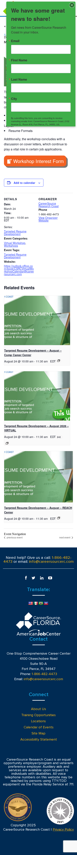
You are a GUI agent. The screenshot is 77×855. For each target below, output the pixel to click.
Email (15, 40)
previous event (14, 537)
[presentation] (37, 320)
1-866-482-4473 (44, 674)
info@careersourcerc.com (51, 562)
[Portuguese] (40, 603)
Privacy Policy (63, 829)
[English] (30, 603)
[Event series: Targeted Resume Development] (58, 360)
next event (65, 537)
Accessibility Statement (38, 739)
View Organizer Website (48, 219)
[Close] (71, 5)
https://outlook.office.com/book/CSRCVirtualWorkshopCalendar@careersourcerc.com (19, 270)
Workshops (11, 246)
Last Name (19, 79)
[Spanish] (35, 603)
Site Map (38, 733)
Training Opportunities (38, 715)
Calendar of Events (39, 727)
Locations (38, 721)
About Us (38, 709)
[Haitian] (46, 603)
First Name (19, 60)
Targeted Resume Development (15, 232)
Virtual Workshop (14, 243)
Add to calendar (24, 183)
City (14, 98)
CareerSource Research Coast (48, 204)
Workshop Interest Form (38, 161)
